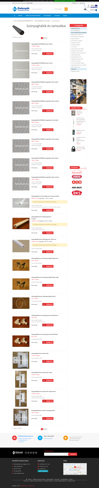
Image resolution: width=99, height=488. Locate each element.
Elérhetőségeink (47, 15)
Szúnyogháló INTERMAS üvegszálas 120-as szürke (45, 139)
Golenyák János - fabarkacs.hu (27, 485)
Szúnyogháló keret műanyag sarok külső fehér (44, 334)
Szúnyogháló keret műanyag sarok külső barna (44, 315)
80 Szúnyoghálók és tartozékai (42, 21)
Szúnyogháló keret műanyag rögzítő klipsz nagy (44, 277)
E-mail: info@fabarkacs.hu (19, 473)
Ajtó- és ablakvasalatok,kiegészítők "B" (23, 21)
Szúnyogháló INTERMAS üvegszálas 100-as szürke (45, 101)
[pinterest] (36, 453)
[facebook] (26, 453)
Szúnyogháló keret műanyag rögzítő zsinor (43, 296)
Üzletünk (20, 15)
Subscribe (72, 454)
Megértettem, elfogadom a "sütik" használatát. (64, 1)
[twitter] (28, 453)
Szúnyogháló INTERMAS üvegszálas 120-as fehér (44, 120)
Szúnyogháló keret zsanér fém (40, 353)
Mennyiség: (34, 53)
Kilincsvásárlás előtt (48, 438)
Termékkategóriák (64, 479)
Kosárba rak (49, 53)
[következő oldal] (46, 38)
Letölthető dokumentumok (25, 436)
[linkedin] (33, 453)
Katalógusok (21, 441)
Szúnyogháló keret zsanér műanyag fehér (43, 410)
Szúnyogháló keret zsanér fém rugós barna (43, 391)
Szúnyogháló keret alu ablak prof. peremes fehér (45, 196)
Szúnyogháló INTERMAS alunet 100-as (42, 44)
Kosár (75, 3)
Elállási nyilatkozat (43, 471)
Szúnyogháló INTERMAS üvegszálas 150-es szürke (45, 177)
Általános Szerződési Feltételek (25, 438)
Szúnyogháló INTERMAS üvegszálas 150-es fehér (44, 158)
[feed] (31, 453)
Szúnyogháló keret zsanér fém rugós (41, 372)
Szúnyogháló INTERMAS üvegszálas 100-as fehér (44, 82)
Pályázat (65, 15)
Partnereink (57, 15)
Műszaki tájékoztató (23, 440)
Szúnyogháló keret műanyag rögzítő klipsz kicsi (44, 258)
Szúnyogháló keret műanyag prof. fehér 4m (43, 239)
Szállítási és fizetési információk (33, 15)
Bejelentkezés (84, 3)
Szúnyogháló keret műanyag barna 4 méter (41, 218)
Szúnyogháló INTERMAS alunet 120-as (42, 63)
